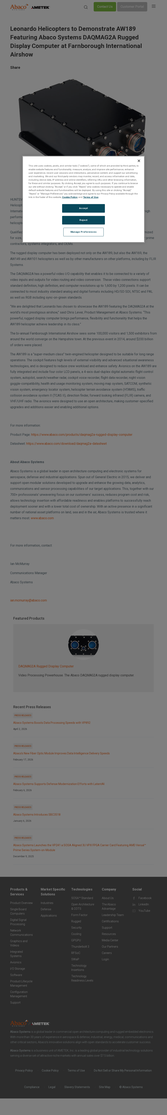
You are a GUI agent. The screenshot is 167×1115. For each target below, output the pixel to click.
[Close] (138, 160)
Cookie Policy (69, 197)
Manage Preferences (83, 231)
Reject (83, 220)
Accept (83, 208)
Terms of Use (90, 197)
